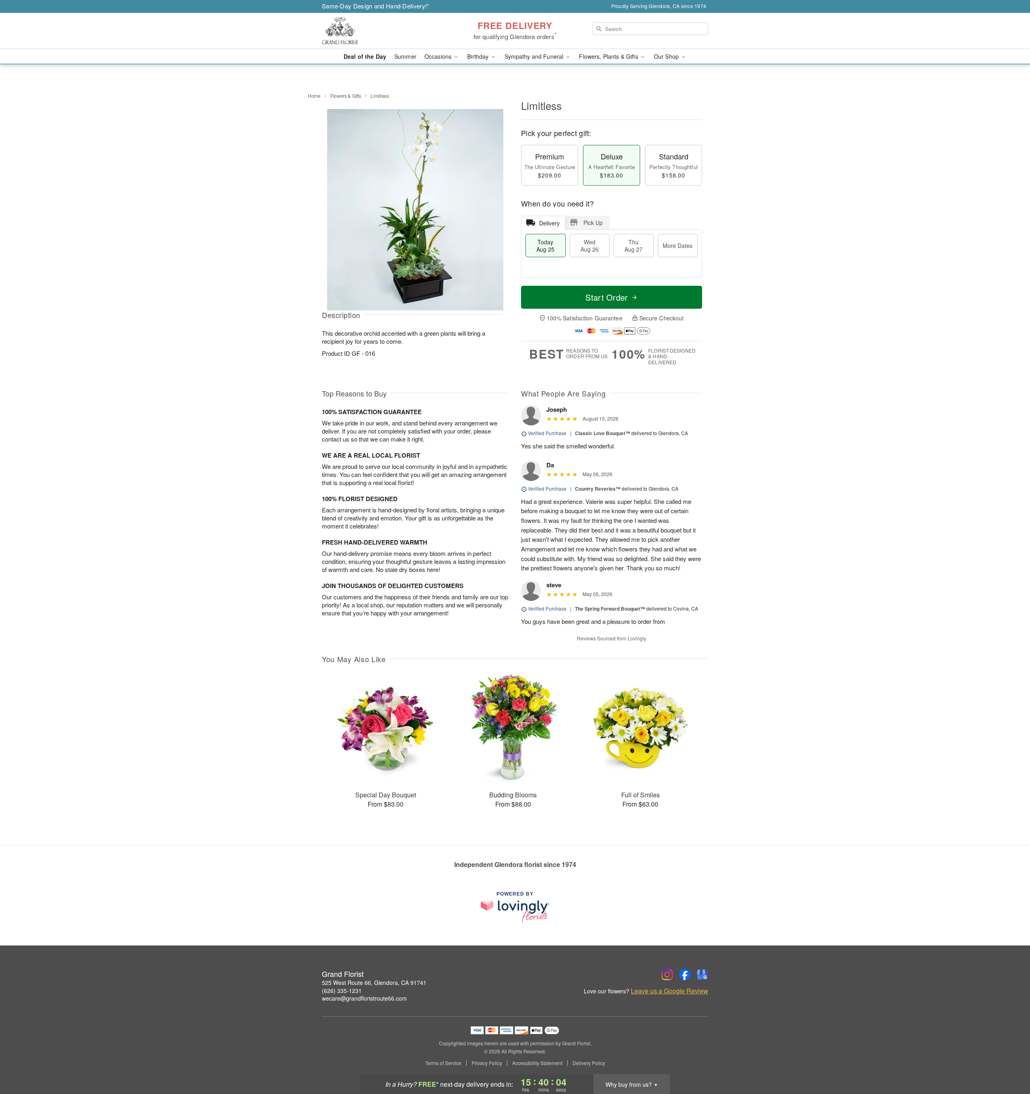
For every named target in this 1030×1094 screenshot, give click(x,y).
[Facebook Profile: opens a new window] (684, 974)
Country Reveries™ (597, 488)
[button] (1009, 1060)
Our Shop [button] (667, 56)
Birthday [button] (478, 56)
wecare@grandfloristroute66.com (364, 998)
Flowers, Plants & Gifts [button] (609, 56)
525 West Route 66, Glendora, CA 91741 (374, 982)
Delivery (549, 223)
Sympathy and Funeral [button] (535, 56)
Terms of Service (443, 1063)
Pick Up (593, 223)
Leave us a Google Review (669, 991)
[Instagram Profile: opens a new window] (667, 974)
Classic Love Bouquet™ (602, 433)
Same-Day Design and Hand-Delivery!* (376, 6)
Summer (405, 56)
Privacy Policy (487, 1063)
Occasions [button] (438, 56)
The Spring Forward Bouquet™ (610, 608)
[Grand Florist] (380, 31)
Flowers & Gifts (345, 95)
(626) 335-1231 (342, 991)
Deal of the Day (365, 56)
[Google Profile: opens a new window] (702, 974)
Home (314, 95)
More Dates (677, 246)
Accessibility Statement (537, 1063)
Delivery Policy (589, 1063)
